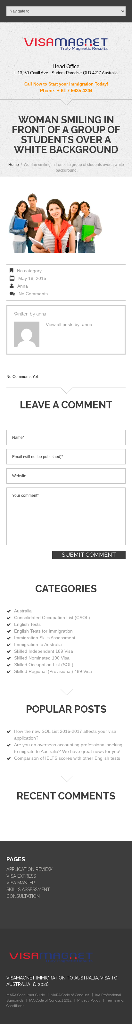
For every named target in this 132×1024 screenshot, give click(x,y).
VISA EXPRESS (21, 876)
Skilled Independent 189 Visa (43, 651)
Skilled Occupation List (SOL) (43, 664)
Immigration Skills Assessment (44, 637)
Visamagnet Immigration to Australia (52, 977)
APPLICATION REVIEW (29, 869)
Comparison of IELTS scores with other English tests (67, 758)
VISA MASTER (20, 882)
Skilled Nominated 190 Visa (42, 657)
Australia (23, 610)
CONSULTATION (23, 896)
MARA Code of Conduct (70, 995)
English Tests (27, 624)
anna (22, 286)
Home (13, 164)
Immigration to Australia (38, 644)
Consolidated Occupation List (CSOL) (52, 617)
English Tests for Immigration (43, 631)
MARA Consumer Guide (25, 995)
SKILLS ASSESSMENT (28, 889)
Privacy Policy (88, 1000)
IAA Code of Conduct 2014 (50, 1000)
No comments (33, 293)
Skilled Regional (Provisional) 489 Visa (53, 671)
